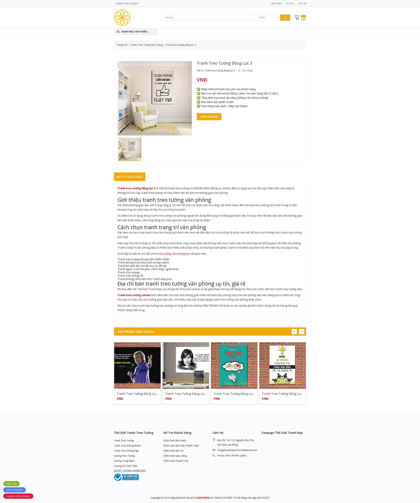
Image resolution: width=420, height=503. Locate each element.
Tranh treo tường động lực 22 (282, 394)
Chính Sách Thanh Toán (176, 460)
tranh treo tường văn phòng (167, 253)
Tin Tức (290, 3)
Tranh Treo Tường (124, 440)
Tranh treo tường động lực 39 (186, 394)
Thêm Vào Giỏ (209, 116)
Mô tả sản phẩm (129, 177)
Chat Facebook (14, 490)
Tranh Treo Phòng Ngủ (126, 450)
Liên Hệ (302, 3)
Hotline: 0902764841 (18, 496)
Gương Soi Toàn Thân (125, 465)
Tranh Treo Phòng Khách (127, 445)
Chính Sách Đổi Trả (173, 450)
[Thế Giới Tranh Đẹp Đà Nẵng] (122, 17)
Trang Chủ (122, 44)
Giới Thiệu (276, 3)
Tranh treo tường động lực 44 (234, 394)
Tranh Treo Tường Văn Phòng (147, 44)
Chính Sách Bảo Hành (174, 440)
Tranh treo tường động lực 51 (137, 394)
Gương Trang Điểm (124, 460)
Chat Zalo (11, 483)
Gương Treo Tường (124, 455)
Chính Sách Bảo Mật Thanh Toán (181, 445)
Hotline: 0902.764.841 (127, 3)
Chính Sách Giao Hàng (175, 455)
